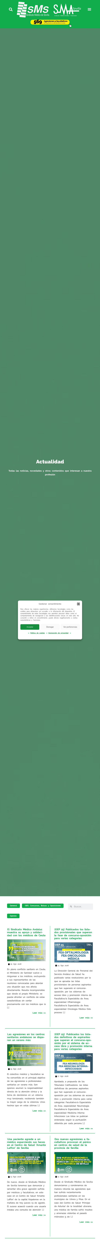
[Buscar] (10, 9)
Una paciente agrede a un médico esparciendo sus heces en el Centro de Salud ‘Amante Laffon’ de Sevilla (26, 1143)
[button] (78, 604)
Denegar (50, 627)
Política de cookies (37, 633)
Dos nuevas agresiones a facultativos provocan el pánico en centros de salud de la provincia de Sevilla (72, 1143)
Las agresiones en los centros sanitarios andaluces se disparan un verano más (26, 1037)
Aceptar (30, 627)
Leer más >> (39, 1013)
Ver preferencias (70, 627)
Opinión (13, 916)
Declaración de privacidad (58, 633)
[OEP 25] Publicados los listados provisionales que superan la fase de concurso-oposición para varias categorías (73, 934)
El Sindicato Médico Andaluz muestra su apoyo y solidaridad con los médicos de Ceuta (26, 932)
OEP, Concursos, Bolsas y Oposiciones (43, 906)
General (13, 906)
